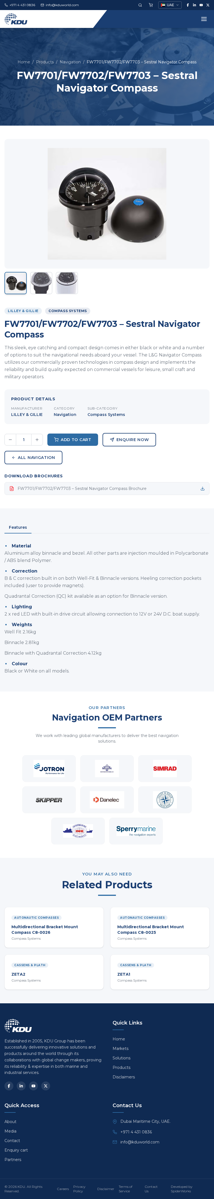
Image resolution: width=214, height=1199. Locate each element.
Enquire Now (132, 439)
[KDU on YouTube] (201, 5)
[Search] (140, 5)
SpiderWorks (181, 1191)
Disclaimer (105, 1189)
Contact (12, 1140)
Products (45, 61)
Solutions (121, 1058)
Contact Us (151, 1188)
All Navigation (36, 457)
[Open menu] (204, 19)
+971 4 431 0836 (136, 1132)
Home (24, 61)
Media (10, 1131)
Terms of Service (125, 1188)
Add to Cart (76, 439)
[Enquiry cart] (151, 5)
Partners (12, 1159)
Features (18, 527)
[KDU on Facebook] (187, 5)
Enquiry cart (16, 1150)
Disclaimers (124, 1077)
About (10, 1121)
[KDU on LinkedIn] (194, 5)
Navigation (70, 61)
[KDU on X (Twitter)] (208, 5)
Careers (63, 1189)
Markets (120, 1048)
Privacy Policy (79, 1188)
